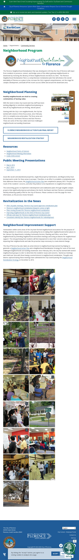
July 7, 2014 (10, 167)
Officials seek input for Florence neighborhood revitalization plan (28, 215)
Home (5, 45)
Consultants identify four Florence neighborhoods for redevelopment (30, 217)
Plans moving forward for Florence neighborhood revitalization (28, 210)
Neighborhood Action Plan (34, 181)
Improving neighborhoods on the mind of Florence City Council (27, 213)
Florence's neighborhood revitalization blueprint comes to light (28, 208)
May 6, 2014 (10, 165)
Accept (55, 554)
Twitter (62, 19)
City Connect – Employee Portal (67, 532)
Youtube (67, 19)
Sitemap (73, 538)
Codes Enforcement (13, 156)
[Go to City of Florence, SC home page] (12, 19)
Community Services (28, 45)
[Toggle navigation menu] (74, 19)
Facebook (54, 19)
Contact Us (72, 535)
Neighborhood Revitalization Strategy (26, 138)
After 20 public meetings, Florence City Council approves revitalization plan (32, 206)
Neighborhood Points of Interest (17, 151)
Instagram (58, 19)
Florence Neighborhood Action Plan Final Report (31, 130)
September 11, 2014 (13, 170)
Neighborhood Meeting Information (18, 153)
